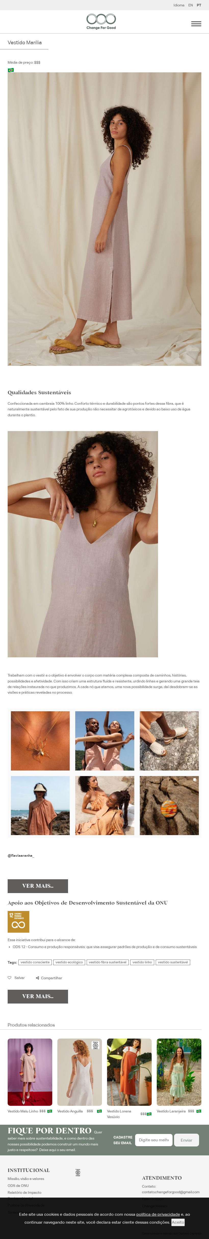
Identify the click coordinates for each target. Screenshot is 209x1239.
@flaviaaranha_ (21, 855)
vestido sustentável (173, 962)
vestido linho (142, 962)
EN (190, 5)
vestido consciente (35, 962)
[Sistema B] (96, 1045)
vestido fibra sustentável (107, 962)
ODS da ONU (18, 1186)
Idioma (179, 5)
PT (199, 5)
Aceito (178, 1222)
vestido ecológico (69, 962)
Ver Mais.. (38, 886)
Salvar (19, 978)
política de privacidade (158, 1214)
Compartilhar (51, 978)
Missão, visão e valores (26, 1179)
